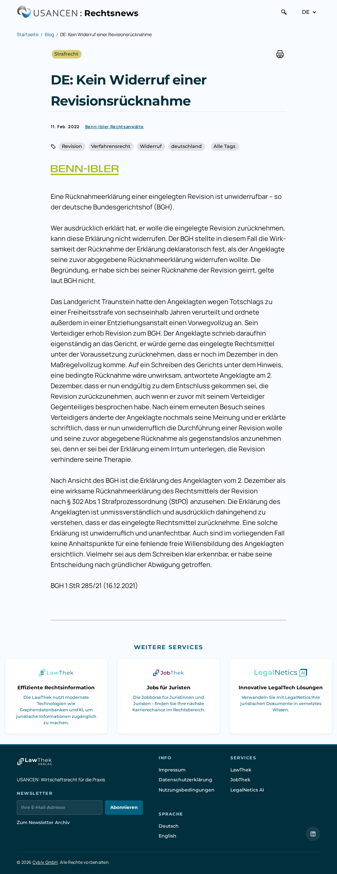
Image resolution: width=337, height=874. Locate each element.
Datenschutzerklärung (185, 780)
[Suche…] (284, 12)
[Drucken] (280, 54)
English (167, 836)
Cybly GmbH (45, 862)
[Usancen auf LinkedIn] (313, 834)
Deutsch (169, 826)
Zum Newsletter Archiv (43, 822)
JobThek (240, 780)
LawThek (240, 770)
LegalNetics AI (247, 790)
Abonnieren (124, 807)
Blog (49, 34)
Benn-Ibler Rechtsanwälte (114, 127)
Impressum (172, 770)
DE (306, 12)
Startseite (28, 34)
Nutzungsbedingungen (187, 790)
